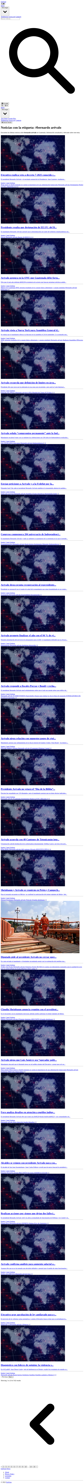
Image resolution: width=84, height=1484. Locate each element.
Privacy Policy (9, 1474)
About (7, 1472)
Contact (7, 1478)
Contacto (18, 17)
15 (34, 1467)
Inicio (3, 6)
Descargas (5, 7)
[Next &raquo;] (37, 1467)
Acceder (5, 103)
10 (25, 1467)
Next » (11, 1377)
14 (31, 1467)
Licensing (8, 1476)
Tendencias (4, 17)
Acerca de (11, 17)
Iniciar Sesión (7, 122)
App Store (4, 118)
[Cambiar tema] (3, 4)
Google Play (12, 118)
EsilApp (8, 1482)
